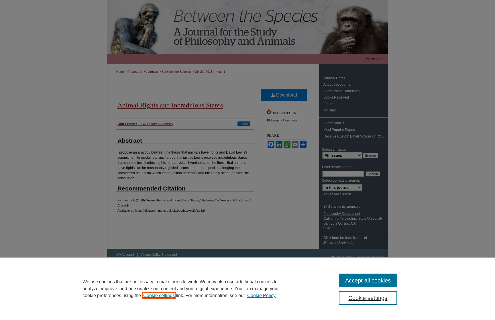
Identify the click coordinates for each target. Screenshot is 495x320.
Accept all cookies (368, 280)
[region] (247, 288)
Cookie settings (159, 295)
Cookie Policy (261, 295)
